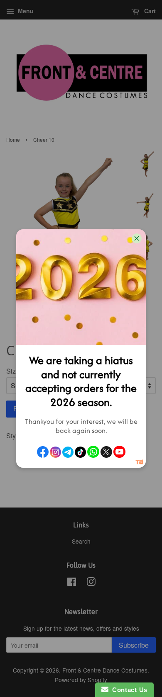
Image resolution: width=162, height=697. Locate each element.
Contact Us (127, 689)
